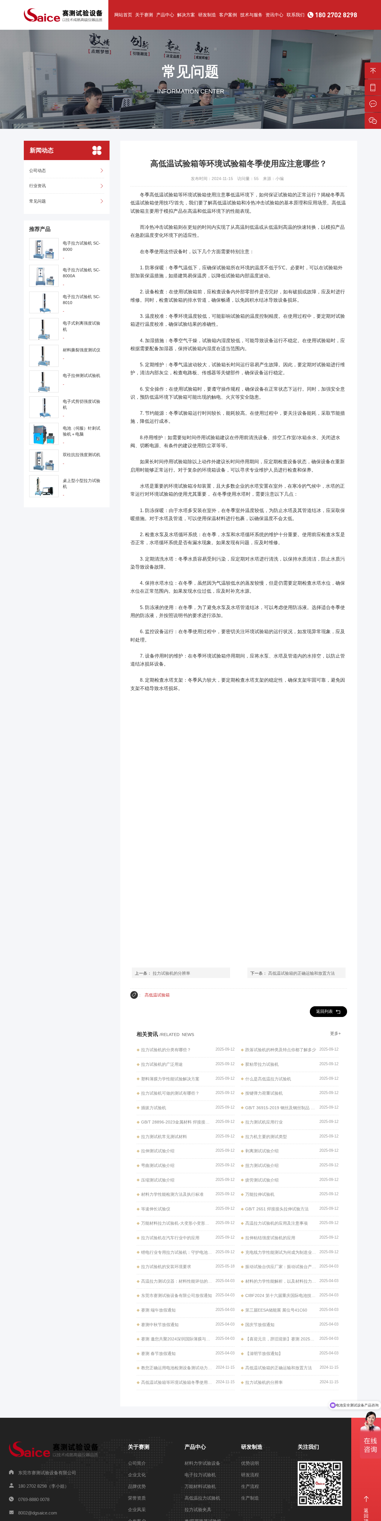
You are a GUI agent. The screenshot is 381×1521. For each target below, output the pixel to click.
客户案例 (228, 14)
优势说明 (250, 1463)
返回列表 (324, 1011)
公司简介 (137, 1463)
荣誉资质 (137, 1497)
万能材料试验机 (200, 1486)
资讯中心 (274, 14)
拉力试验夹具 (198, 1509)
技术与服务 (251, 14)
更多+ (335, 1033)
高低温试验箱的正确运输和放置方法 (301, 973)
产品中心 (165, 14)
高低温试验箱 (157, 995)
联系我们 (296, 14)
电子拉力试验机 (200, 1474)
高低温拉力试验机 (202, 1497)
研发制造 (207, 14)
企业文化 (137, 1474)
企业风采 (137, 1509)
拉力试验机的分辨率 (171, 973)
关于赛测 (144, 14)
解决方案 (186, 14)
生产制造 (250, 1497)
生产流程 (250, 1486)
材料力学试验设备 (202, 1463)
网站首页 (123, 14)
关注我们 (308, 1447)
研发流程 (250, 1474)
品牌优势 (137, 1486)
